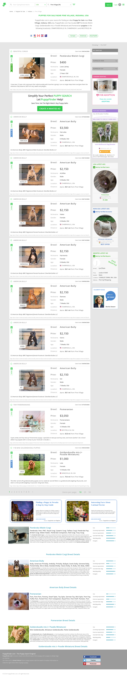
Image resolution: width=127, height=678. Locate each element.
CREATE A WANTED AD (49, 108)
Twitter (93, 660)
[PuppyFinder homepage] (4, 4)
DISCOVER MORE (41, 519)
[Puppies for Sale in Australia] (46, 35)
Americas (83, 36)
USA (61, 77)
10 (80, 492)
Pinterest (93, 664)
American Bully (37, 561)
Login (115, 5)
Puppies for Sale (20, 11)
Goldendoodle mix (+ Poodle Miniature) (48, 627)
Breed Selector (17, 660)
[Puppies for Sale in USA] (35, 35)
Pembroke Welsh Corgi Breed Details (63, 554)
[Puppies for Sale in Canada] (38, 35)
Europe (72, 36)
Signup (109, 5)
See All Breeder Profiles (101, 114)
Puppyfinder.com (7, 656)
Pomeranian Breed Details (63, 620)
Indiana (30, 11)
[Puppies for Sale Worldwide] (31, 35)
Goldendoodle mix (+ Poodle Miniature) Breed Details (63, 646)
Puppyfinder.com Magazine (54, 520)
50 (90, 492)
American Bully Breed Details (63, 587)
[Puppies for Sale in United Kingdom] (42, 35)
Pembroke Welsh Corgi (40, 527)
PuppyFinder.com (9, 654)
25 (85, 492)
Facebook (93, 657)
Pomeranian (35, 594)
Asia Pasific (93, 36)
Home (11, 11)
